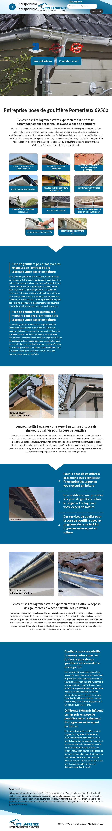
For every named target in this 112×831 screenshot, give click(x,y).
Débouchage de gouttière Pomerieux (25, 793)
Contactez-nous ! (69, 61)
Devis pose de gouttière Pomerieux (54, 796)
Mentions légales (95, 824)
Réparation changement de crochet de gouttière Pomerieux (63, 802)
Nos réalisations (42, 61)
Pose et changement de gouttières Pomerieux (38, 799)
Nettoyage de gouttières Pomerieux (74, 799)
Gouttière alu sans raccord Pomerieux (58, 793)
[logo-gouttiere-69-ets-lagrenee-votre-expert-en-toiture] (52, 7)
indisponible (27, 4)
